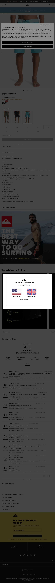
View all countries (24, 299)
